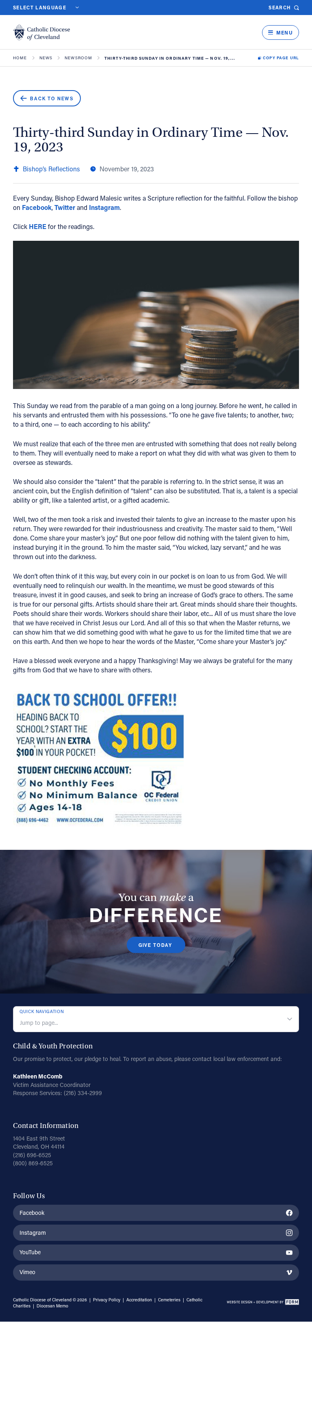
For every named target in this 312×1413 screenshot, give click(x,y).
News (46, 58)
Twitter (64, 207)
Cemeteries (169, 1300)
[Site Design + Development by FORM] (262, 1303)
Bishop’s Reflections (51, 168)
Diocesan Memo (52, 1306)
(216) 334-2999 (83, 1093)
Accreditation (139, 1300)
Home (20, 58)
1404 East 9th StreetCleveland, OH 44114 (39, 1142)
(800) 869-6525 (33, 1163)
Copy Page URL (281, 58)
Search (280, 7)
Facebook (37, 207)
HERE (37, 226)
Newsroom (78, 58)
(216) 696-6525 (32, 1155)
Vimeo (27, 1272)
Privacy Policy (106, 1300)
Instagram (104, 207)
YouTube (30, 1252)
